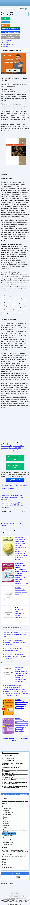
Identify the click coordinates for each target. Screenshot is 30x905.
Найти (4, 864)
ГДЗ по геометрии (8, 758)
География (6, 823)
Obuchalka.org (9, 899)
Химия (5, 827)
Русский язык (7, 808)
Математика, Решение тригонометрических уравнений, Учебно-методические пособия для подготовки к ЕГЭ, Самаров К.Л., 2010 (21, 674)
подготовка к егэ (18, 523)
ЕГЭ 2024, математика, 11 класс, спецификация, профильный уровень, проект (20, 612)
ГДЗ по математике (8, 760)
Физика (5, 817)
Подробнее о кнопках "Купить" (13, 50)
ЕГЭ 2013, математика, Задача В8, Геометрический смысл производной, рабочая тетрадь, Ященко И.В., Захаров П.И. (21, 725)
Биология (6, 825)
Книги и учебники (7, 854)
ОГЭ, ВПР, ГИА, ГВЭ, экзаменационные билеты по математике (15, 782)
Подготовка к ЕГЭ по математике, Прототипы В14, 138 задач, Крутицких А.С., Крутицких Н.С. (14, 656)
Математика (6, 810)
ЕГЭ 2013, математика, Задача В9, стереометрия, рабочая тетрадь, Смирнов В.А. (21, 704)
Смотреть (5, 25)
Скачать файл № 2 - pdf (15, 466)
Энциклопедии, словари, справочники (13, 857)
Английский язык (8, 835)
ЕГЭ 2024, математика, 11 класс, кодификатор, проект (21, 591)
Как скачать (4, 42)
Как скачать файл (7, 485)
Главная (4, 798)
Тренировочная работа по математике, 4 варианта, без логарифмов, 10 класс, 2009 (15, 634)
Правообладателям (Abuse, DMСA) (7, 45)
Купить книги (15, 480)
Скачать (5, 18)
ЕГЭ (3, 806)
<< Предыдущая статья (9, 738)
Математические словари (10, 767)
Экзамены (5, 847)
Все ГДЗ (4, 803)
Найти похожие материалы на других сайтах (10, 36)
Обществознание (8, 812)
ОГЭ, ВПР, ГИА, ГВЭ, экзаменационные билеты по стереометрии (15, 786)
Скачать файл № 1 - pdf (15, 458)
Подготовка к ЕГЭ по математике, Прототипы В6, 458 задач (13, 649)
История (5, 819)
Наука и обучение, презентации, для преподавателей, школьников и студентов (15, 850)
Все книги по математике (10, 753)
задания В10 (4, 525)
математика (8, 523)
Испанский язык (8, 842)
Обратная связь (7, 867)
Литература (6, 821)
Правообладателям (8, 488)
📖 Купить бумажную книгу (10, 28)
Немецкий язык (7, 838)
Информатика (7, 814)
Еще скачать (5, 22)
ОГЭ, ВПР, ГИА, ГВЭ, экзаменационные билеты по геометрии (15, 778)
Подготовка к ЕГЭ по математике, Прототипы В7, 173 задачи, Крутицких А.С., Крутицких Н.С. (14, 642)
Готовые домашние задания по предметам (15, 801)
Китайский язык (7, 844)
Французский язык (8, 840)
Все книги (5, 859)
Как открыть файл (6, 40)
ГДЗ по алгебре (7, 755)
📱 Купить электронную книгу (10, 32)
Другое (4, 862)
